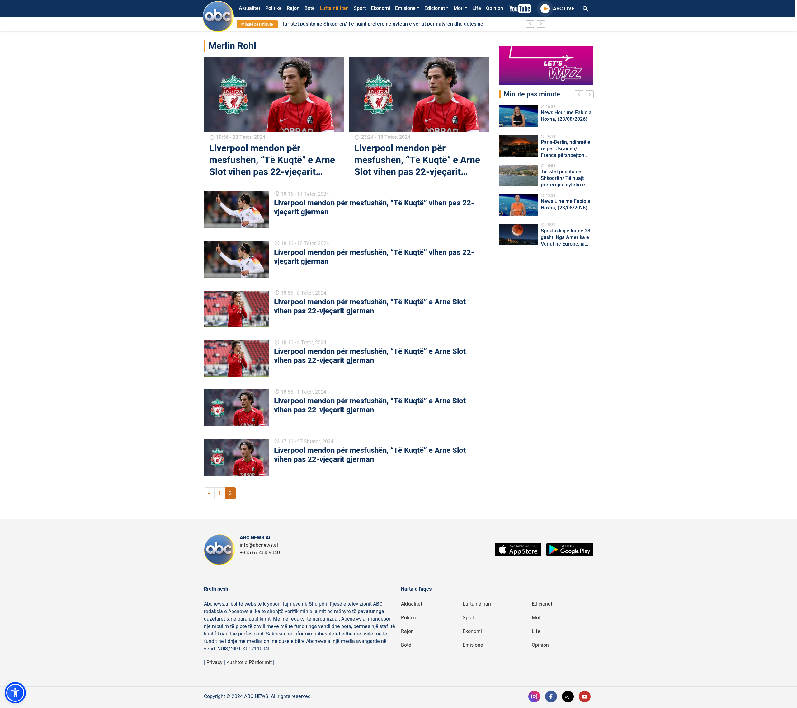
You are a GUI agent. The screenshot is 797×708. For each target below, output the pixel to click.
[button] (15, 693)
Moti (459, 8)
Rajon (293, 8)
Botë (309, 8)
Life (476, 8)
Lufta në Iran (334, 8)
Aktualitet (249, 8)
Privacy (214, 662)
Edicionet (434, 8)
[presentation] (580, 95)
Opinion (494, 8)
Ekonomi (380, 8)
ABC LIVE (563, 8)
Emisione (405, 8)
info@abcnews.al (259, 545)
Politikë (273, 8)
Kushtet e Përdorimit (249, 662)
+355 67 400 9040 (260, 552)
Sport (360, 8)
